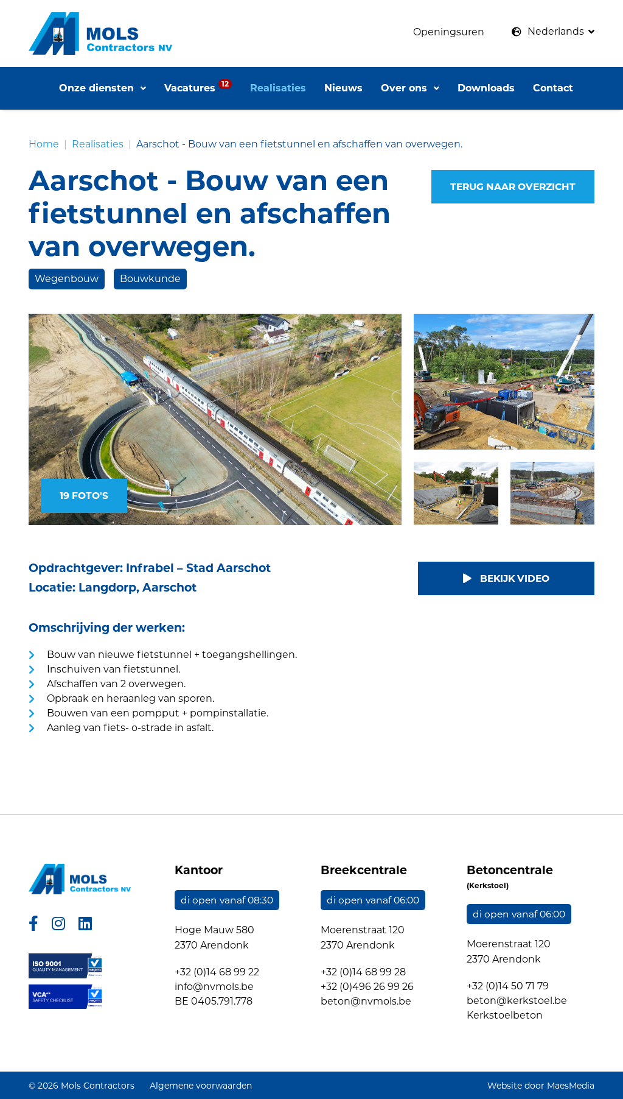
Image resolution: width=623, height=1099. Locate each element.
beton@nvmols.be (366, 1001)
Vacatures (196, 86)
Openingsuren (448, 32)
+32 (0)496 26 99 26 (367, 986)
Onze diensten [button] (98, 88)
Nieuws (343, 88)
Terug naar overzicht (513, 187)
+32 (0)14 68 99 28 (363, 972)
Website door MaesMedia (540, 1085)
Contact (553, 88)
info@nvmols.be (214, 986)
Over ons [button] (405, 88)
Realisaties (278, 88)
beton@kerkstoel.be (517, 1000)
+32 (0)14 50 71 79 (508, 986)
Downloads (486, 88)
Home (44, 144)
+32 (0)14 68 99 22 (217, 972)
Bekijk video (513, 578)
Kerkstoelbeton (505, 1015)
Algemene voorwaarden (201, 1085)
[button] (553, 31)
